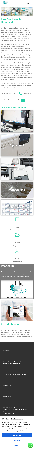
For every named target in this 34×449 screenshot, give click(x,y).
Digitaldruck (17, 145)
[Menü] (32, 3)
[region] (17, 432)
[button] (17, 289)
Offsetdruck (17, 169)
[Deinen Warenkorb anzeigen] (28, 3)
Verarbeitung (17, 189)
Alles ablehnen (17, 445)
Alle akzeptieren (17, 435)
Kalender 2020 (17, 207)
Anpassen (17, 440)
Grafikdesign (17, 121)
